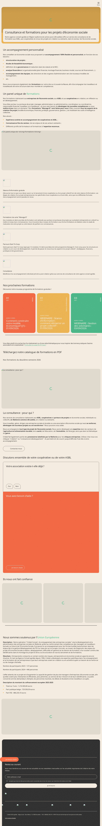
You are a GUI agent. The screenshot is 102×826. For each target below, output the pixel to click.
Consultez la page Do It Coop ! (35, 345)
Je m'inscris (51, 786)
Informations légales (10, 818)
